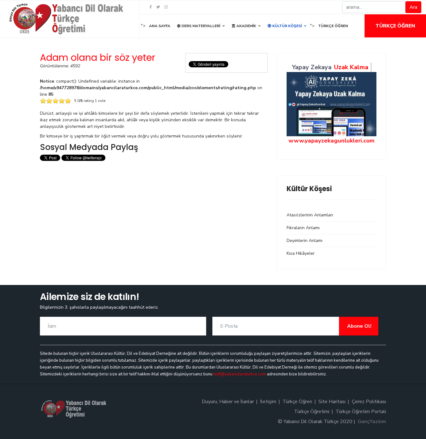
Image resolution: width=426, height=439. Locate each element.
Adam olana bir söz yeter (97, 57)
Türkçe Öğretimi (311, 411)
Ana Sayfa (159, 25)
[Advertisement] (154, 206)
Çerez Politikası (369, 401)
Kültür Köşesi (286, 25)
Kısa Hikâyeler (301, 253)
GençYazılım (372, 421)
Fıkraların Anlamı (303, 228)
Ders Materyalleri (200, 25)
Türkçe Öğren (395, 25)
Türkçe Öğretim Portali (361, 411)
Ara (413, 7)
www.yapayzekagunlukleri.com (331, 141)
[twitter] (158, 7)
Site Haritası (332, 401)
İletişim (268, 401)
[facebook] (150, 7)
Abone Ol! (358, 326)
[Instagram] (166, 7)
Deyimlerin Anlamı (304, 241)
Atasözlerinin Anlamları (310, 215)
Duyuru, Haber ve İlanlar (228, 401)
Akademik (245, 25)
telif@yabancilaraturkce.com (239, 374)
